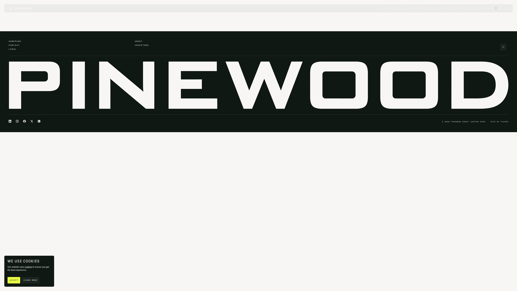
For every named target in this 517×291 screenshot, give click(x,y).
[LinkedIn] (10, 121)
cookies (28, 267)
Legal (13, 49)
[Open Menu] (506, 8)
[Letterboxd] (39, 121)
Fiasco (504, 121)
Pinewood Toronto (453, 8)
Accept (14, 280)
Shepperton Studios (423, 8)
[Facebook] (24, 121)
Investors (142, 45)
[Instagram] (17, 121)
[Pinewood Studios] (20, 8)
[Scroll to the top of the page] (503, 47)
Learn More (30, 280)
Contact (14, 45)
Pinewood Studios (392, 8)
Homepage (15, 41)
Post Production (481, 8)
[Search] (500, 8)
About (139, 41)
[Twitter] (31, 121)
